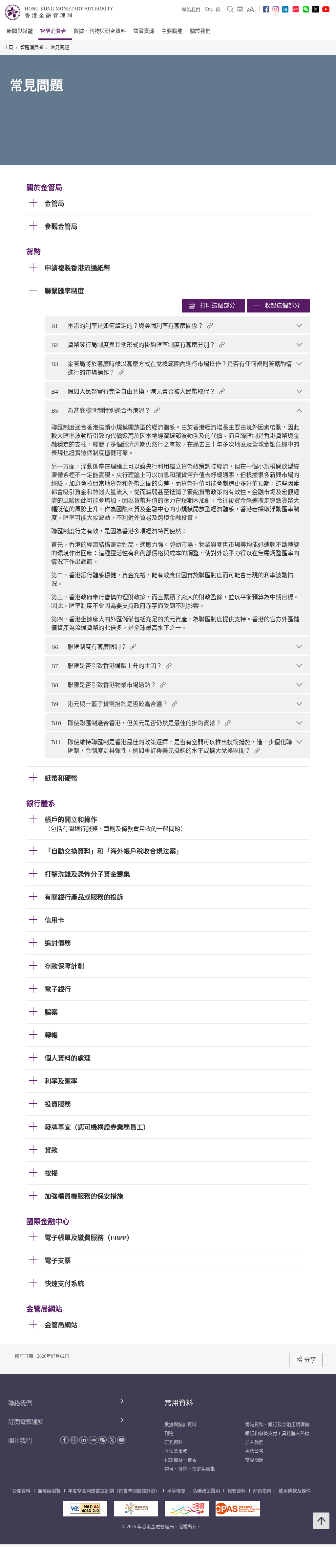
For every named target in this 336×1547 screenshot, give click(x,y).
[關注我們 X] (315, 9)
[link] (250, 9)
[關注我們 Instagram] (275, 9)
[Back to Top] (321, 1520)
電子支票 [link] (58, 1260)
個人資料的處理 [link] (68, 1058)
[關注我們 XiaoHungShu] (93, 1440)
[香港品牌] (187, 1508)
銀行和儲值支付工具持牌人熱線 (277, 1433)
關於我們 (200, 31)
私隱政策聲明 (206, 1491)
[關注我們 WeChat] (102, 1440)
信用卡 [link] (54, 920)
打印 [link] (217, 305)
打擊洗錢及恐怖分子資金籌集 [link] (87, 874)
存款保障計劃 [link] (64, 966)
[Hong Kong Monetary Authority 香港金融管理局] (59, 12)
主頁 (8, 47)
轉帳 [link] (51, 1035)
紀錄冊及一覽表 (180, 1460)
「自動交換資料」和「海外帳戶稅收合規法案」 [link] (113, 851)
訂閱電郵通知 (26, 1422)
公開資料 (21, 1491)
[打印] (240, 9)
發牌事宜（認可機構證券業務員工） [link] (97, 1127)
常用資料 (178, 1403)
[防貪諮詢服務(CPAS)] (238, 1508)
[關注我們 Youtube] (325, 9)
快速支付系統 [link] (64, 1283)
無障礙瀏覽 (49, 1491)
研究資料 (173, 1442)
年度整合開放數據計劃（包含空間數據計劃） (114, 1491)
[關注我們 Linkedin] (285, 9)
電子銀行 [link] (58, 989)
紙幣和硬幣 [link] (61, 778)
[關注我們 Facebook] (266, 9)
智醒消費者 (53, 31)
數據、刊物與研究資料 (100, 31)
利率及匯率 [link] (61, 1081)
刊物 (169, 1433)
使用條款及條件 (295, 1491)
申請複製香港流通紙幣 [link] (77, 268)
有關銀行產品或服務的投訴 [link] (84, 897)
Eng (209, 9)
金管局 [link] (54, 203)
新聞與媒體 (20, 31)
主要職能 (171, 31)
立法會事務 (175, 1451)
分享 (310, 1359)
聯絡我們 (191, 9)
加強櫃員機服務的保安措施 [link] (84, 1196)
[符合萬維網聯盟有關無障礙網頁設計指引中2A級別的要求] (85, 1508)
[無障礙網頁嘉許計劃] (136, 1508)
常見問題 (60, 47)
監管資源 (143, 31)
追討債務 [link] (58, 943)
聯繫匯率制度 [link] (64, 291)
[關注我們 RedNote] (296, 9)
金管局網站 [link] (61, 1325)
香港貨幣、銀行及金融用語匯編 (277, 1424)
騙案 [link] (51, 1012)
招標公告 (254, 1451)
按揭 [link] (51, 1173)
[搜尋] (230, 9)
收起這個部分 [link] (282, 305)
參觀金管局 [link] (61, 226)
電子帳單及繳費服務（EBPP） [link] (89, 1237)
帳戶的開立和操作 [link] (71, 819)
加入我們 (254, 1442)
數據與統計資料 (180, 1424)
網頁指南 (262, 1491)
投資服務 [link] (58, 1104)
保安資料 (236, 1491)
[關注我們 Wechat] (306, 9)
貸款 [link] (51, 1150)
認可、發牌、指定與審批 (189, 1468)
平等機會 (176, 1491)
